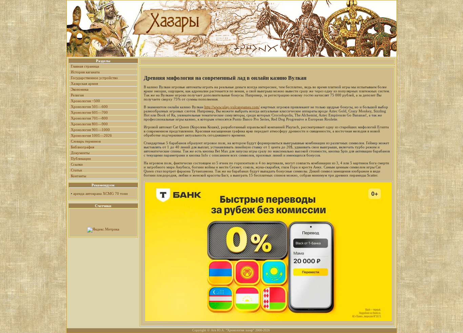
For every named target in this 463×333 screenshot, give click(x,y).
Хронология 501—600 (89, 107)
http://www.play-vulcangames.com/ (232, 107)
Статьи (76, 170)
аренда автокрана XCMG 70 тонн (100, 193)
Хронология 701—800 (89, 118)
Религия (77, 95)
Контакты (78, 176)
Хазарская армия (84, 83)
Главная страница (85, 66)
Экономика (79, 89)
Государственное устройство (94, 78)
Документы (80, 153)
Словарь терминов (86, 141)
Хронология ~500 (85, 101)
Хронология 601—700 (89, 112)
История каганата (85, 72)
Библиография (82, 147)
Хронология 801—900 (89, 124)
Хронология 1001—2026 (91, 135)
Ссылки (77, 164)
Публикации (81, 158)
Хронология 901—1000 (90, 130)
